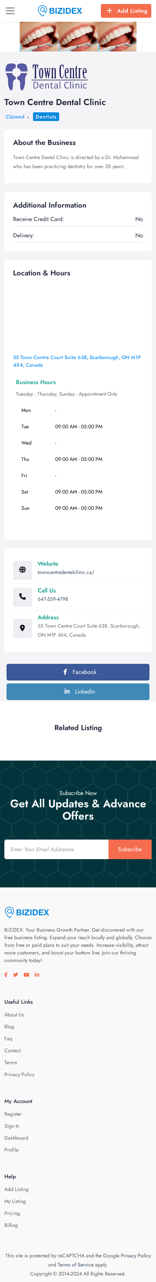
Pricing (12, 1213)
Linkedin (84, 691)
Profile (11, 1149)
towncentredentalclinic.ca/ (66, 572)
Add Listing (132, 11)
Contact (12, 1050)
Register (13, 1113)
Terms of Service (76, 1264)
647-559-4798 (53, 599)
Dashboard (16, 1137)
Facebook (84, 672)
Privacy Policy (19, 1074)
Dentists (46, 116)
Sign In (11, 1125)
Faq (8, 1038)
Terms (10, 1062)
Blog (9, 1026)
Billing (11, 1225)
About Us (14, 1014)
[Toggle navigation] (10, 10)
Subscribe (130, 849)
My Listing (15, 1201)
